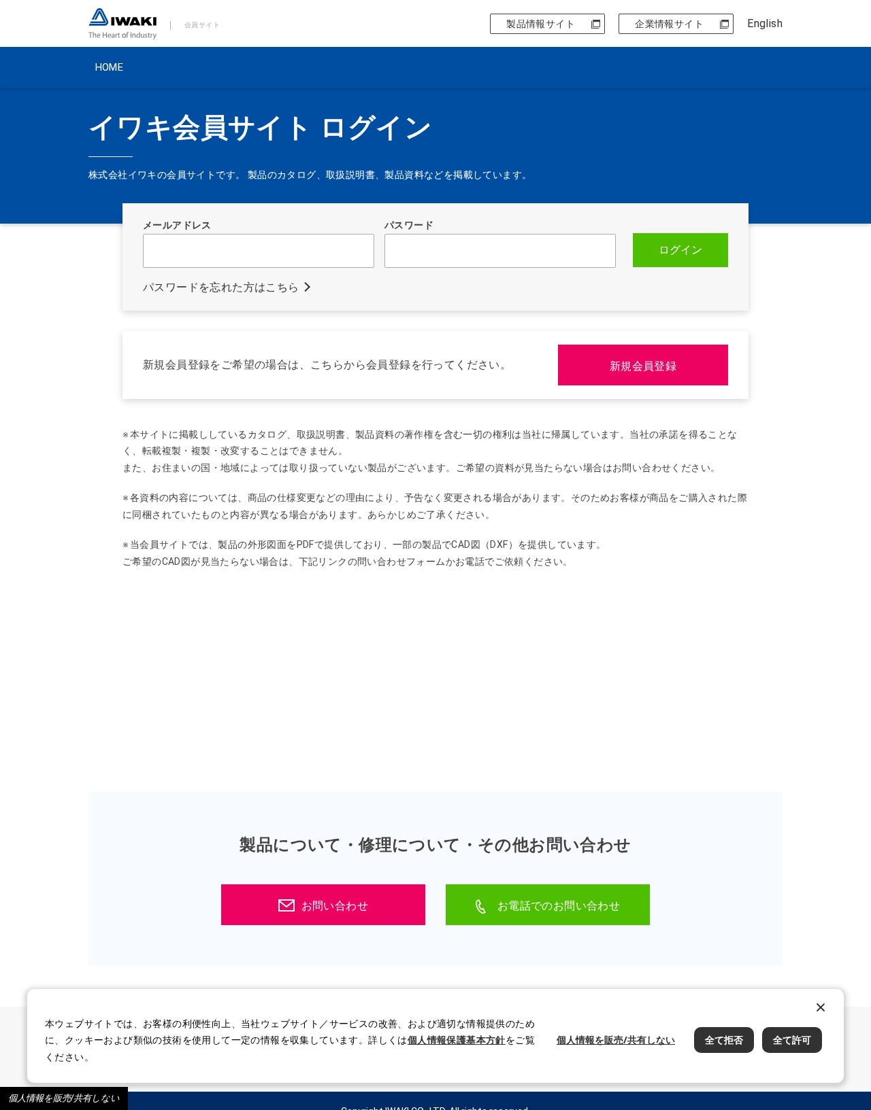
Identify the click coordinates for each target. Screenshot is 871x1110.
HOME (109, 67)
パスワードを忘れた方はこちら (221, 287)
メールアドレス (177, 225)
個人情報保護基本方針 (457, 1039)
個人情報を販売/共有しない (64, 1098)
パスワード (408, 225)
